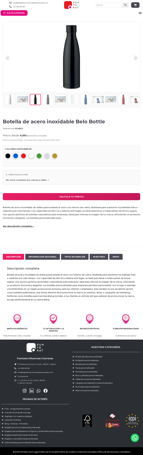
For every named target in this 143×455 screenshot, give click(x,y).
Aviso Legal (33, 452)
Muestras (99, 257)
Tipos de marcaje (74, 257)
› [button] (135, 56)
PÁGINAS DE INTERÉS (35, 399)
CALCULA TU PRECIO (71, 196)
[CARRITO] (135, 5)
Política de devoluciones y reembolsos (113, 452)
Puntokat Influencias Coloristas (35, 358)
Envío (116, 257)
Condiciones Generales (87, 452)
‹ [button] (7, 56)
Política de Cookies (67, 452)
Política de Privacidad (49, 452)
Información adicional (43, 257)
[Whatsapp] (38, 391)
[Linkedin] (31, 391)
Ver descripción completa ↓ (18, 226)
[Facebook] (45, 391)
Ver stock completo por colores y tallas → (27, 180)
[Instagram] (24, 391)
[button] (140, 13)
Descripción (13, 257)
